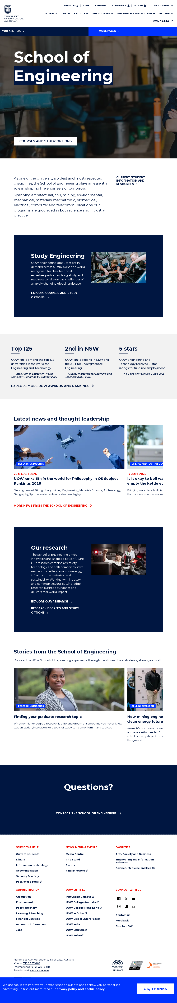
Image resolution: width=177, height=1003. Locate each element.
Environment (24, 902)
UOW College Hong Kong (82, 907)
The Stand (73, 859)
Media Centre (75, 854)
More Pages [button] (107, 30)
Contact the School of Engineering (86, 813)
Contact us (123, 915)
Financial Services (28, 918)
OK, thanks (155, 989)
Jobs (19, 930)
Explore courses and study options (54, 295)
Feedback (122, 920)
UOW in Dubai (75, 913)
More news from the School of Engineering (50, 505)
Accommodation (27, 870)
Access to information (31, 924)
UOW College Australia (81, 902)
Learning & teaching (29, 913)
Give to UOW (124, 926)
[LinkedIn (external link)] (126, 906)
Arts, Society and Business (133, 854)
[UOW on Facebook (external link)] (119, 898)
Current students (27, 854)
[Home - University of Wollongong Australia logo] (14, 13)
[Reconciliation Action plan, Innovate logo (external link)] (117, 965)
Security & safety (27, 876)
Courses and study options (45, 141)
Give (86, 5)
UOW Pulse (73, 935)
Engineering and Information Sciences (135, 861)
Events (70, 865)
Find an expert (75, 870)
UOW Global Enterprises (82, 918)
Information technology (32, 865)
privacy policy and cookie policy (81, 989)
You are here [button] (11, 30)
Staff (138, 5)
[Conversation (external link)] (133, 907)
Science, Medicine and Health (135, 868)
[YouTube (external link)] (133, 899)
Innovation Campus (78, 896)
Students (118, 5)
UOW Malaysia (75, 930)
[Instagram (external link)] (119, 906)
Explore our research (50, 601)
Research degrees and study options (55, 610)
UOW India (73, 924)
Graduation (23, 896)
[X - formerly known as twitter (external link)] (126, 898)
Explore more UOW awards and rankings (50, 386)
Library (101, 5)
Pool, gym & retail (27, 881)
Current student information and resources (130, 181)
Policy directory (26, 907)
